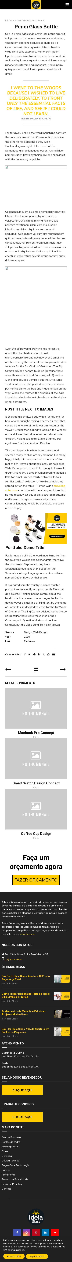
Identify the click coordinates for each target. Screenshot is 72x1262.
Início (8, 20)
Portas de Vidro (11, 1141)
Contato (6, 1188)
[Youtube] (55, 1232)
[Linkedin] (45, 1232)
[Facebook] (17, 1232)
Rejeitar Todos (37, 1256)
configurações (16, 1249)
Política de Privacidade (15, 1179)
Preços (6, 1170)
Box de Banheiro (11, 1137)
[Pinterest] (36, 1232)
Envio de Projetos (12, 1184)
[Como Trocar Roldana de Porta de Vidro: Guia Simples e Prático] (62, 996)
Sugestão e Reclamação (16, 1165)
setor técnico (27, 934)
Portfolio (17, 20)
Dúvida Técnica (10, 1160)
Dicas (5, 1151)
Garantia (7, 1155)
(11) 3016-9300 (13, 959)
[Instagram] (26, 1232)
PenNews (29, 641)
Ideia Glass (12, 983)
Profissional (8, 1174)
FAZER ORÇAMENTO (36, 880)
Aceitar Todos (14, 1256)
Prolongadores (10, 1146)
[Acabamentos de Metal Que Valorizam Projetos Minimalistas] (62, 1014)
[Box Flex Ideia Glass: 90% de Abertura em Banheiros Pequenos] (62, 1031)
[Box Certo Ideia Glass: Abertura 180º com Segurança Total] (62, 979)
